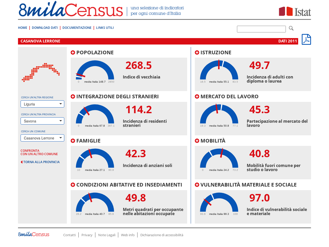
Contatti (69, 235)
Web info (128, 235)
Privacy (87, 235)
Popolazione (94, 52)
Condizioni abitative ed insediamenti (128, 184)
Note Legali (106, 235)
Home (22, 27)
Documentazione (77, 27)
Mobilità (212, 140)
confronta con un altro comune (39, 152)
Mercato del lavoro (229, 96)
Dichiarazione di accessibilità (161, 235)
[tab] (129, 70)
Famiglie (87, 140)
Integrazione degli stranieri (117, 96)
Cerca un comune (33, 131)
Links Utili (105, 27)
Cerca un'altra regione (37, 97)
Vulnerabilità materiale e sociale (248, 184)
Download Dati (45, 27)
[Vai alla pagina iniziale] (102, 13)
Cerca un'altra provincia (38, 114)
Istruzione (215, 52)
